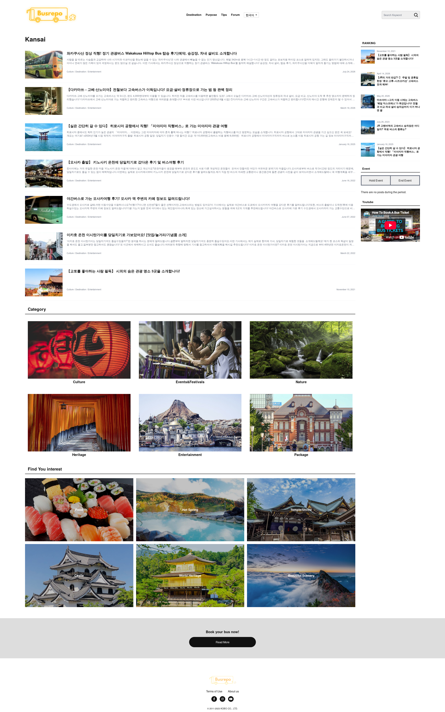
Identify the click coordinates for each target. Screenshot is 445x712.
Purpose (211, 15)
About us (233, 691)
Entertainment (94, 71)
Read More (222, 642)
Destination (193, 15)
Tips (224, 15)
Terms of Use (214, 691)
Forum (235, 15)
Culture (70, 71)
